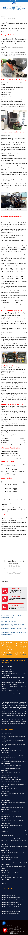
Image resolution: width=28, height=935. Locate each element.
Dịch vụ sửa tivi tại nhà (19, 925)
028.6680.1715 (10, 671)
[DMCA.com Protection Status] (14, 933)
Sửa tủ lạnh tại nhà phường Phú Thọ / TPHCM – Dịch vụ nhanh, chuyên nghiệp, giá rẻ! (13, 633)
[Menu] (2, 3)
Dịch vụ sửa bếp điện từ (8, 925)
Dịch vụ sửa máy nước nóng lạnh (13, 927)
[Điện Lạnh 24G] (14, 3)
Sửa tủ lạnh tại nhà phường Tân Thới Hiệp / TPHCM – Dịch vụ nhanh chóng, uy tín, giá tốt (13, 620)
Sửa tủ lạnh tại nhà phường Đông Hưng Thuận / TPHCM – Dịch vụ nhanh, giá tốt (14, 629)
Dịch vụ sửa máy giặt (9, 924)
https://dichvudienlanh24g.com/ (14, 690)
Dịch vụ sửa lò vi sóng (14, 926)
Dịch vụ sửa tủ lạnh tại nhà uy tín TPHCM (14, 6)
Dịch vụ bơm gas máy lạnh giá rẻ (14, 928)
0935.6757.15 (10, 666)
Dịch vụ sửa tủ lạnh (18, 924)
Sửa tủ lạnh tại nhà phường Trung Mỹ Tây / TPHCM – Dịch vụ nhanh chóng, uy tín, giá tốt (13, 625)
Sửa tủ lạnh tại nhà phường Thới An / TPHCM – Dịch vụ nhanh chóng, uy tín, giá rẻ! (13, 616)
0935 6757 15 (9, 654)
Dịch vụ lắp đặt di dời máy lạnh (14, 929)
